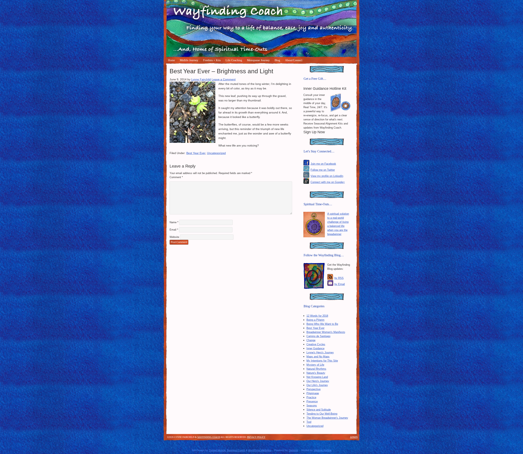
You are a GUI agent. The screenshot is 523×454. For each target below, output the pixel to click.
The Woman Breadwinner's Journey (327, 417)
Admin (354, 437)
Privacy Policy (256, 437)
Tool (308, 421)
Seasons (311, 405)
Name (174, 222)
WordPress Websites (259, 450)
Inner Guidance (315, 348)
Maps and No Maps (318, 356)
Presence (312, 401)
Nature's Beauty (315, 372)
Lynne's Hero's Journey (320, 352)
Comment (176, 177)
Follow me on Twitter (323, 169)
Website (174, 237)
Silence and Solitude (318, 409)
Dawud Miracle (217, 450)
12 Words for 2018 (317, 315)
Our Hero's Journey (317, 381)
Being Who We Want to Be (322, 323)
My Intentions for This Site (322, 360)
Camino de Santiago (318, 336)
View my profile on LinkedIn (327, 176)
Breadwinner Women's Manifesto (325, 332)
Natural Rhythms (316, 368)
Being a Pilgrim (315, 319)
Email (174, 229)
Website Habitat (322, 450)
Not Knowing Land (317, 377)
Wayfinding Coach (175, 2)
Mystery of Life (315, 364)
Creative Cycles (315, 344)
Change (310, 340)
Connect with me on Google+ (328, 182)
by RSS (339, 278)
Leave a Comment (224, 79)
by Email (339, 284)
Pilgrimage (312, 393)
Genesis (293, 450)
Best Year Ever (195, 153)
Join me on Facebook (323, 163)
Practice (311, 397)
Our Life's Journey (317, 385)
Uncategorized (216, 153)
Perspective (313, 389)
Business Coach (236, 450)
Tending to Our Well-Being (321, 413)
